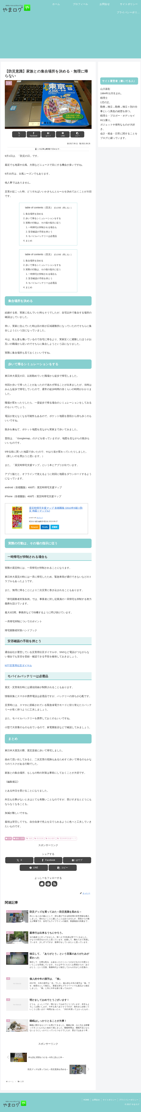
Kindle (45, 527)
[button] (77, 134)
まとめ (29, 240)
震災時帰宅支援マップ (68, 838)
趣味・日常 (20, 838)
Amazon (34, 527)
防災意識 (40, 838)
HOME (86, 1100)
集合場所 (51, 838)
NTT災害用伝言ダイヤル (18, 665)
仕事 (9, 838)
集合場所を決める (34, 214)
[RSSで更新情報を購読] (54, 884)
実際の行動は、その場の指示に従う (43, 222)
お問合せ (96, 1100)
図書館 (54, 527)
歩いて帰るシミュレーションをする (43, 218)
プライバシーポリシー (128, 1100)
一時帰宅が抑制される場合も (42, 227)
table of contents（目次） (39, 207)
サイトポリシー (109, 1100)
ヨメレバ (40, 517)
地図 (30, 838)
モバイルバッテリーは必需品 (42, 236)
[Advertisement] (70, 39)
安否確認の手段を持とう (40, 231)
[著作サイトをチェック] (42, 884)
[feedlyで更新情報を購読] (48, 884)
